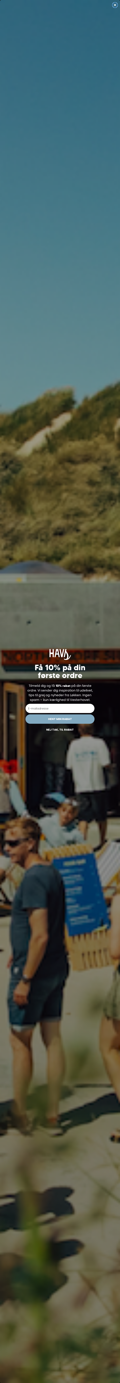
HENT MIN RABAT (60, 719)
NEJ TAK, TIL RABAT (60, 730)
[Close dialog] (115, 5)
